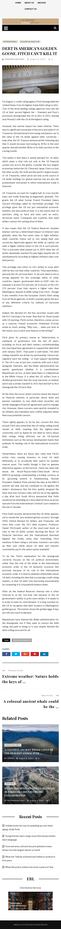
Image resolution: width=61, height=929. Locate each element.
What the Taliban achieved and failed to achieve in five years (28, 858)
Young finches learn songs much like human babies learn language (29, 837)
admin (10, 758)
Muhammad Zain (16, 800)
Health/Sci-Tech (13, 745)
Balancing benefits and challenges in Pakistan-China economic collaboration (29, 792)
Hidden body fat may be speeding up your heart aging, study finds (27, 827)
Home (18, 3)
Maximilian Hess (14, 59)
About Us (29, 3)
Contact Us (31, 9)
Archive (41, 3)
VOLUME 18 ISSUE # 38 (29, 41)
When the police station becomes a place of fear (29, 867)
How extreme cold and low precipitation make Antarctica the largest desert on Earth (27, 848)
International (10, 41)
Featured (10, 784)
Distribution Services (30, 887)
